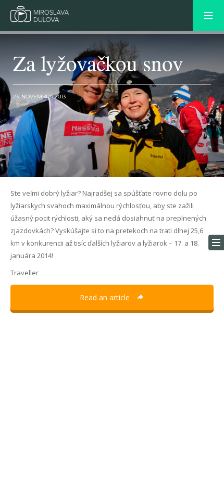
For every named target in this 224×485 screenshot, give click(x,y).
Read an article (106, 297)
